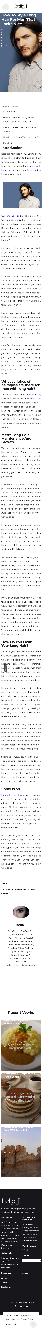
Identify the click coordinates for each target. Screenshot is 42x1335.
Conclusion (8, 143)
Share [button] (4, 883)
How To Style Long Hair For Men (20, 889)
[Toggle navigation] (36, 6)
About (4, 1283)
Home (4, 1278)
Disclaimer (6, 1287)
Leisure (4, 893)
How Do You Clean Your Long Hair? (20, 137)
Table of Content (9, 107)
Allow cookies (12, 1324)
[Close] (33, 1324)
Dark (6, 669)
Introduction (9, 111)
